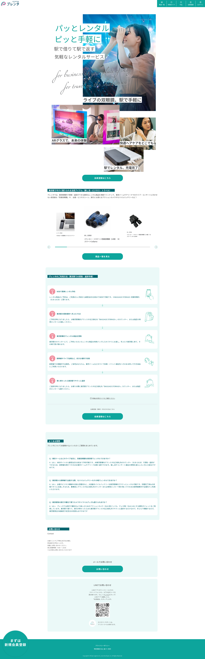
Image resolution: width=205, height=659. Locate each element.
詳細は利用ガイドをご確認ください (103, 398)
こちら (107, 595)
